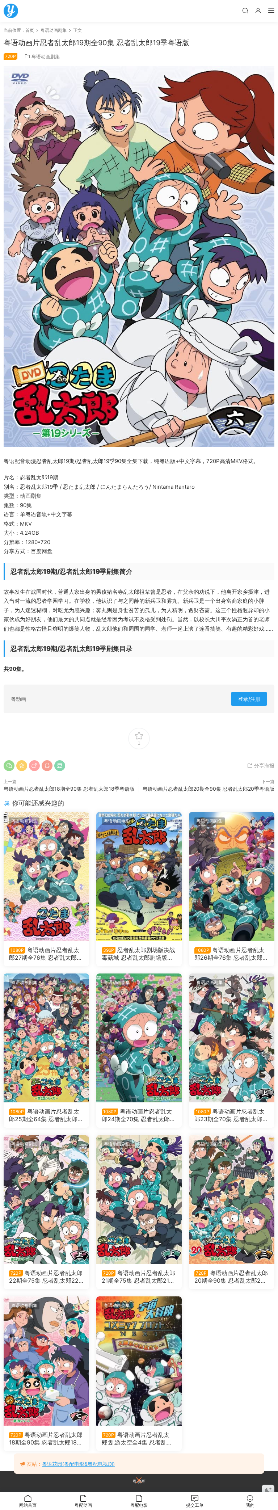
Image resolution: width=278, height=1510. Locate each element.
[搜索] (245, 10)
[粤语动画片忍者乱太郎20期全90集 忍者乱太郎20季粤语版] (231, 1199)
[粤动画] (11, 11)
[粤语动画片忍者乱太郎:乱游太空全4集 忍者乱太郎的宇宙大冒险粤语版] (139, 1360)
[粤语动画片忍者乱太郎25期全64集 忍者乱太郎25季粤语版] (46, 1037)
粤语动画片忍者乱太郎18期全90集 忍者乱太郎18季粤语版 (69, 789)
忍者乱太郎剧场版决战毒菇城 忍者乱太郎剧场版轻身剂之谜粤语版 (138, 953)
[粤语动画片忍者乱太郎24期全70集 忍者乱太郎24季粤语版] (139, 1037)
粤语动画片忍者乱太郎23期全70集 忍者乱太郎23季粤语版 (230, 1115)
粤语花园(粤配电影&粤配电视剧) (78, 1464)
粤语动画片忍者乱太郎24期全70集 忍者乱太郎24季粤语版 (137, 1115)
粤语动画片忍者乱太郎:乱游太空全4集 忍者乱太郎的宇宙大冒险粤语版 (137, 1438)
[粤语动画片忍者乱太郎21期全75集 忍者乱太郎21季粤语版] (139, 1199)
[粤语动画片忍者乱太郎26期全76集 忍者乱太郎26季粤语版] (231, 876)
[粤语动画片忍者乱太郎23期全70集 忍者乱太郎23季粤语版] (231, 1037)
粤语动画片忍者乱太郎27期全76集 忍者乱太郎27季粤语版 (46, 953)
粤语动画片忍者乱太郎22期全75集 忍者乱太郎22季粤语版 (46, 1276)
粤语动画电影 (117, 821)
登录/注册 (249, 699)
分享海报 (263, 765)
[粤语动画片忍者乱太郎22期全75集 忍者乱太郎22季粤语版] (46, 1199)
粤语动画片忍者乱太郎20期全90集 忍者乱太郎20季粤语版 (208, 789)
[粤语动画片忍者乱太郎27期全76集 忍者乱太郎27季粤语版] (46, 876)
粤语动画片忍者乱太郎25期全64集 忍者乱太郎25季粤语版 (45, 1115)
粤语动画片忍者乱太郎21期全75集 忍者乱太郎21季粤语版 (138, 1276)
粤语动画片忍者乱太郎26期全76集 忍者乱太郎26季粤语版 (230, 953)
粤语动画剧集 (45, 56)
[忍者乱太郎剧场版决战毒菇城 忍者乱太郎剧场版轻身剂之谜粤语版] (139, 876)
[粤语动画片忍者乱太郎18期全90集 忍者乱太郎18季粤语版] (46, 1360)
